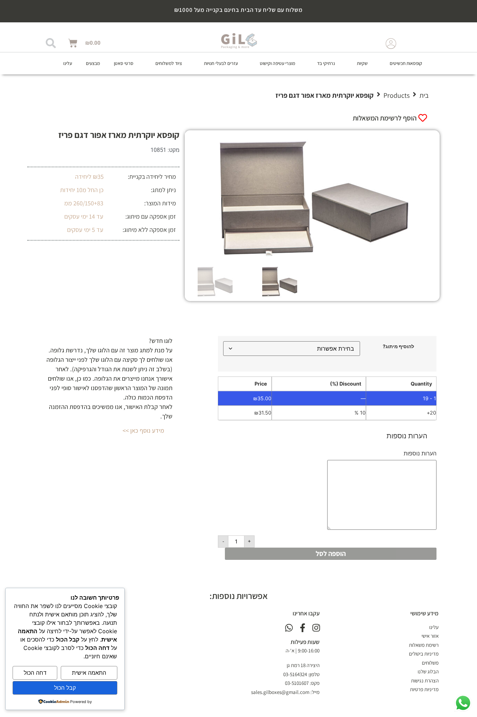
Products (396, 95)
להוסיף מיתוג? (398, 346)
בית (424, 95)
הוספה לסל (331, 553)
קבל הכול (65, 687)
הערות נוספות (420, 453)
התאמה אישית (89, 672)
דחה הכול (35, 672)
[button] (402, 63)
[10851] (312, 197)
